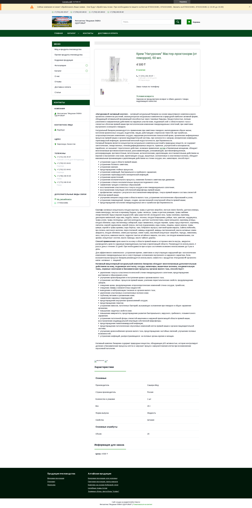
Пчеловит (51, 482)
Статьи (58, 92)
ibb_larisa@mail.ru (64, 199)
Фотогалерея (60, 65)
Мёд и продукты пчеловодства (68, 49)
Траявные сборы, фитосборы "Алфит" (103, 491)
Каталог (71, 33)
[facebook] (99, 360)
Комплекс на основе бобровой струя (103, 485)
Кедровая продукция (64, 60)
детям (162, 148)
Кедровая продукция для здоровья (102, 478)
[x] (106, 360)
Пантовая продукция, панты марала (103, 482)
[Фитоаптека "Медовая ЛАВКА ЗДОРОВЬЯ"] (62, 26)
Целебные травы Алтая (97, 488)
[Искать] (178, 21)
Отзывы (58, 82)
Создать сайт (67, 2)
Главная (58, 33)
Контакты (88, 33)
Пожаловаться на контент (142, 504)
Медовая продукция (55, 478)
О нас (57, 76)
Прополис (51, 485)
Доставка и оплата (108, 33)
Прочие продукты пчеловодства (68, 55)
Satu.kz (137, 502)
